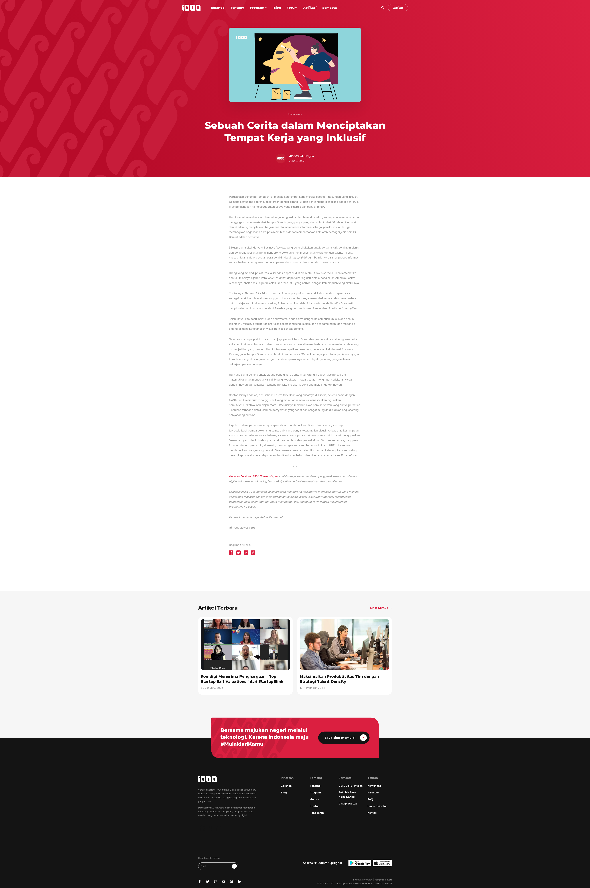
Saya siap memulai (340, 738)
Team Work (295, 114)
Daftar (398, 8)
